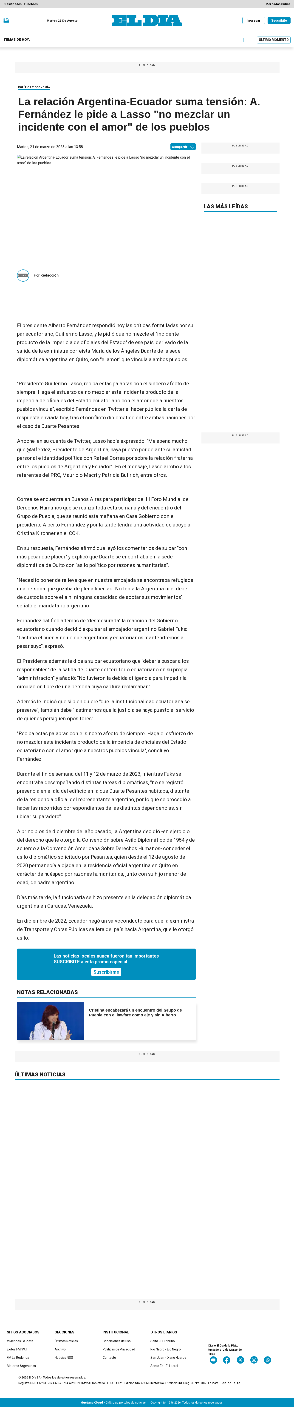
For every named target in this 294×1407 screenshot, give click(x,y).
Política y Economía (34, 87)
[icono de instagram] (254, 1360)
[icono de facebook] (226, 1360)
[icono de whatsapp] (267, 1360)
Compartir (179, 147)
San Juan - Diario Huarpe (168, 1357)
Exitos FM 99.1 (17, 1349)
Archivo (60, 1349)
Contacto (109, 1357)
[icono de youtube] (213, 1360)
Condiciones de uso (117, 1341)
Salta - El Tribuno (162, 1341)
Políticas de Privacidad (119, 1349)
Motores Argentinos (21, 1366)
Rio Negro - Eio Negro (165, 1349)
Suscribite (279, 20)
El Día (32, 1377)
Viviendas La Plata (20, 1341)
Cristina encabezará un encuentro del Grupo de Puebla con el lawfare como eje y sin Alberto (135, 1013)
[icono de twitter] (240, 1360)
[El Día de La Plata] (147, 20)
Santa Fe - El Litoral (164, 1366)
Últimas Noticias (66, 1341)
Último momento (274, 40)
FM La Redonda (18, 1357)
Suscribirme (106, 972)
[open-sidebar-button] (6, 20)
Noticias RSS (64, 1357)
